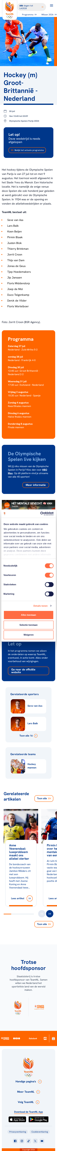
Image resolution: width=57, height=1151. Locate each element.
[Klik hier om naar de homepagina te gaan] (9, 9)
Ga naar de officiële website (23, 671)
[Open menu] (51, 5)
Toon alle (42, 798)
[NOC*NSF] (53, 1038)
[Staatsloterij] (5, 1038)
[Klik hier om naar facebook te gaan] (15, 1141)
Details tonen (40, 606)
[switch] (49, 575)
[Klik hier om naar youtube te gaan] (42, 1141)
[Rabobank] (33, 1038)
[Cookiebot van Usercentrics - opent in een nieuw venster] (41, 514)
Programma (27, 14)
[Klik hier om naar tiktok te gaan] (28, 1141)
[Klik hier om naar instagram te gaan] (21, 1141)
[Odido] (16, 1038)
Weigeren (29, 634)
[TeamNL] (18, 1007)
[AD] (45, 1038)
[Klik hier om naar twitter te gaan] (35, 1141)
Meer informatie (36, 485)
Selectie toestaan (28, 625)
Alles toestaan (28, 615)
